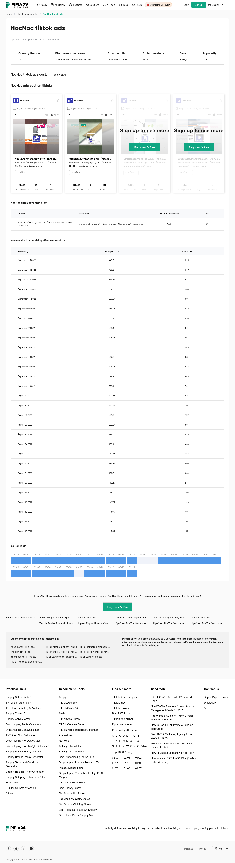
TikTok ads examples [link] (28, 14)
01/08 (127, 768)
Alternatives (65, 735)
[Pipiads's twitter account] (16, 848)
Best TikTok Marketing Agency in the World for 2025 (171, 736)
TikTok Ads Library (69, 719)
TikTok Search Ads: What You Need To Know (173, 699)
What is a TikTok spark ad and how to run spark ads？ (172, 745)
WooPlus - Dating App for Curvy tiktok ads (134, 617)
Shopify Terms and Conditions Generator (23, 764)
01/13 (127, 763)
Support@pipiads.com (216, 697)
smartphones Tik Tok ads (23, 656)
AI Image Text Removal (72, 751)
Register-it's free (144, 147)
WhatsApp (210, 702)
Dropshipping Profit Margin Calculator (27, 746)
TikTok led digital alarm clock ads (27, 661)
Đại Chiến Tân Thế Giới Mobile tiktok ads (134, 623)
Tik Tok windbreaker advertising (61, 646)
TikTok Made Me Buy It (72, 782)
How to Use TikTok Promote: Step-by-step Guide (172, 727)
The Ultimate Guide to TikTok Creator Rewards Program (172, 717)
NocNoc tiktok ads (86, 617)
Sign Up (199, 4)
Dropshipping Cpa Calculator (22, 730)
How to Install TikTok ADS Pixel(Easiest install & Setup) (173, 760)
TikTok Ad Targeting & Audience (24, 708)
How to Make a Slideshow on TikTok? (172, 753)
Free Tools (12, 782)
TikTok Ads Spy (68, 702)
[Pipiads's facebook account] (8, 848)
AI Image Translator (70, 746)
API (206, 708)
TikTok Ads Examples (124, 697)
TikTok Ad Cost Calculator (20, 735)
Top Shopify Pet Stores (72, 793)
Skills (62, 713)
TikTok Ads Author (122, 719)
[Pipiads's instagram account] (31, 848)
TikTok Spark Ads (69, 708)
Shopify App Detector (18, 719)
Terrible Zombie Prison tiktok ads (56, 623)
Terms (202, 848)
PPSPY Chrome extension (21, 788)
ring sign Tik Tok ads (21, 651)
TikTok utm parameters (19, 702)
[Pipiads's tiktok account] (23, 848)
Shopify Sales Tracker (18, 697)
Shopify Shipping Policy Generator (25, 777)
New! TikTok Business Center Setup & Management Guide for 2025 (172, 708)
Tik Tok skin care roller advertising (62, 651)
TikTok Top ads (120, 708)
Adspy (62, 697)
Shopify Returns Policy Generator (25, 771)
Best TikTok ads (121, 713)
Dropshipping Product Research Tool (80, 762)
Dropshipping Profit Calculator (23, 740)
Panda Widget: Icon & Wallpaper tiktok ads (58, 617)
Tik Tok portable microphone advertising (96, 646)
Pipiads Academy (122, 724)
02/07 (115, 757)
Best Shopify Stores (70, 788)
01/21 (115, 763)
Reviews (64, 740)
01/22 (138, 757)
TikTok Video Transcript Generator (78, 730)
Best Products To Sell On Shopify (78, 809)
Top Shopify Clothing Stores (75, 804)
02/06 (127, 757)
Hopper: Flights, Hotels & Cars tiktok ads (96, 623)
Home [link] (9, 14)
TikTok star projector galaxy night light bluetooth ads (62, 656)
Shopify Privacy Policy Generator (24, 751)
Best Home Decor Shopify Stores (77, 815)
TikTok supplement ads (90, 656)
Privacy (188, 848)
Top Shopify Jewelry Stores (74, 799)
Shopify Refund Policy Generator (24, 757)
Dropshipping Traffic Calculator (23, 724)
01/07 (138, 768)
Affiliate (10, 793)
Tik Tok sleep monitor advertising (95, 651)
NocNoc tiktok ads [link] (53, 14)
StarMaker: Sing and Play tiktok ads (171, 617)
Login (186, 4)
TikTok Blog (119, 702)
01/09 (115, 768)
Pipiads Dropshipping (71, 768)
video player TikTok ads (23, 646)
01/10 (138, 763)
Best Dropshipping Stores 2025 (76, 757)
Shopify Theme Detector (19, 713)
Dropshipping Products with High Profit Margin (81, 775)
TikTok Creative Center (72, 724)
